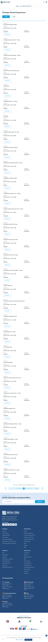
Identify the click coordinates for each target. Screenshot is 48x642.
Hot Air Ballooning (8, 347)
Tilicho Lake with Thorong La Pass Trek (12, 377)
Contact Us (26, 573)
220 (21, 488)
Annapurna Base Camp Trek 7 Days (11, 132)
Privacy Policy (5, 537)
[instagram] (8, 524)
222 (26, 488)
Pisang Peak (6, 86)
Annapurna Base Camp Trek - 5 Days (12, 39)
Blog (25, 559)
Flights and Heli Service (7, 567)
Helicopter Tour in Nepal (7, 559)
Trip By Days (26, 552)
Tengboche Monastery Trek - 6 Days (11, 470)
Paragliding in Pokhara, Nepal (10, 178)
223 (28, 488)
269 (38, 488)
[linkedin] (11, 524)
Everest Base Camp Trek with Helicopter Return (14, 301)
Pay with (29, 629)
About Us (4, 531)
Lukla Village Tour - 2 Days (9, 331)
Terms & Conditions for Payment (9, 543)
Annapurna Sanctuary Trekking (10, 147)
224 (31, 488)
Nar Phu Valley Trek (8, 285)
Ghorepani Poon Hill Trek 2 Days (11, 239)
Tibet (25, 543)
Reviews (26, 554)
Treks (3, 552)
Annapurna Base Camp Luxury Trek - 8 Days (13, 208)
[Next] (42, 488)
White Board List (27, 563)
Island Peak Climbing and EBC (10, 24)
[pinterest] (13, 524)
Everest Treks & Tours (28, 533)
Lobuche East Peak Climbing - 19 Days (12, 55)
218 (16, 488)
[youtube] (16, 524)
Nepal (25, 531)
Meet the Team (5, 533)
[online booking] (17, 628)
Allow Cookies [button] (28, 639)
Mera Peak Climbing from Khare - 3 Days (13, 423)
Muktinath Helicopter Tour (9, 408)
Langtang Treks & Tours (29, 539)
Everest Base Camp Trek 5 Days (11, 454)
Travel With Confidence (7, 539)
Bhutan (25, 545)
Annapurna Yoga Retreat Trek (10, 316)
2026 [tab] (6, 16)
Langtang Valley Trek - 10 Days (10, 101)
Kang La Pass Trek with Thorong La (11, 70)
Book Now (7, 34)
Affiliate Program (27, 557)
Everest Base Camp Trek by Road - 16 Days (13, 270)
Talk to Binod (27, 561)
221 (24, 488)
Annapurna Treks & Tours (29, 535)
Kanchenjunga (27, 541)
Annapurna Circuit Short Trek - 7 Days (12, 393)
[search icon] (43, 2)
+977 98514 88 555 (25, 6)
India (25, 547)
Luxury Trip (4, 565)
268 (35, 488)
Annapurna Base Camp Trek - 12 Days (12, 193)
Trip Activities (5, 554)
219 (19, 488)
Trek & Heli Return (6, 561)
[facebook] (3, 524)
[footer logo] (11, 512)
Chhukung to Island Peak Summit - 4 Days (13, 162)
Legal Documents (6, 535)
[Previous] (6, 488)
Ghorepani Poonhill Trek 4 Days (10, 224)
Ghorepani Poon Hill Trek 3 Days (11, 255)
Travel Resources (27, 565)
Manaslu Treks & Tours (29, 537)
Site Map (26, 571)
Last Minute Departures (29, 567)
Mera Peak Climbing (8, 362)
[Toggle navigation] (45, 2)
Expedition (4, 557)
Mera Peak (6, 116)
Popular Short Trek (6, 563)
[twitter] (6, 524)
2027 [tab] (14, 16)
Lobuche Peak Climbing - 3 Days (11, 439)
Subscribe (40, 501)
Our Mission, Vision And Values (9, 541)
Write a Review (27, 569)
